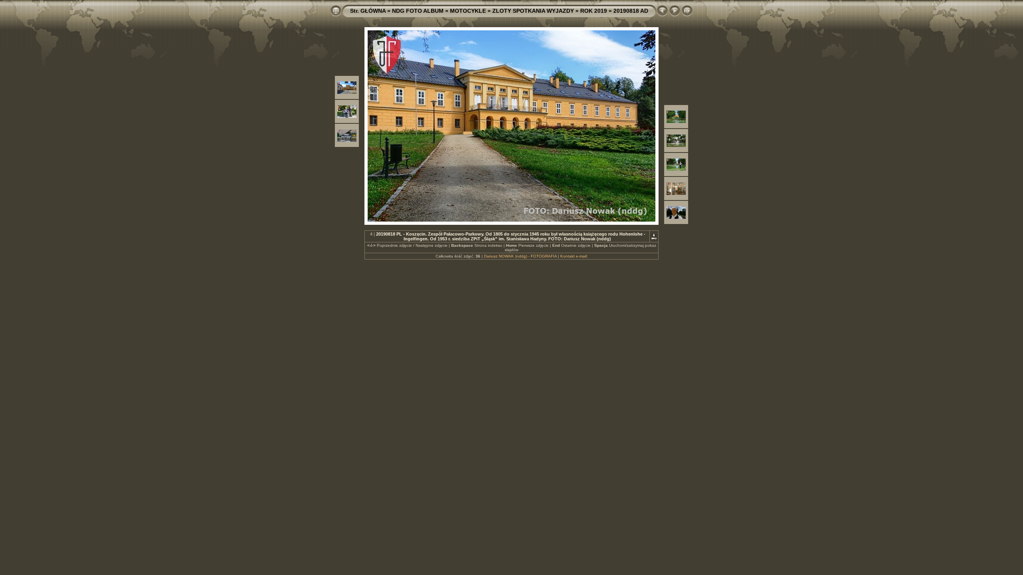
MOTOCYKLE (468, 11)
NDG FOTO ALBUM (418, 11)
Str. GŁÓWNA (368, 11)
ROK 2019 (593, 11)
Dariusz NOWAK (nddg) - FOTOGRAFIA (520, 256)
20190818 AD (630, 11)
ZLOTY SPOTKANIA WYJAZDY (533, 11)
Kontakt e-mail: (574, 256)
